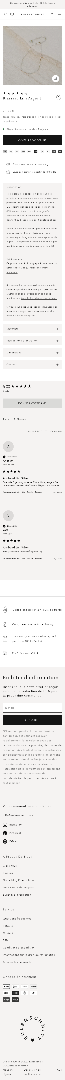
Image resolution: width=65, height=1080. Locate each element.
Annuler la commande (17, 962)
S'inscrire (32, 720)
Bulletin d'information (17, 894)
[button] (53, 14)
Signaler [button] (30, 492)
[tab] (37, 432)
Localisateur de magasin (18, 887)
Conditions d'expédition (19, 947)
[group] (32, 387)
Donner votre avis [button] (32, 403)
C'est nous (10, 865)
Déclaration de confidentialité (32, 1072)
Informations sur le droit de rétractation (29, 954)
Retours (8, 925)
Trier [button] (5, 419)
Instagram (29, 315)
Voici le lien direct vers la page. (39, 298)
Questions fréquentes (17, 918)
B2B (5, 940)
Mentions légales (8, 1072)
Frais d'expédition (31, 117)
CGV (59, 1070)
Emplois (8, 873)
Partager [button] (38, 492)
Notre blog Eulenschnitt (18, 880)
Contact (8, 933)
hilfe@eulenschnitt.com (18, 815)
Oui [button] (23, 492)
